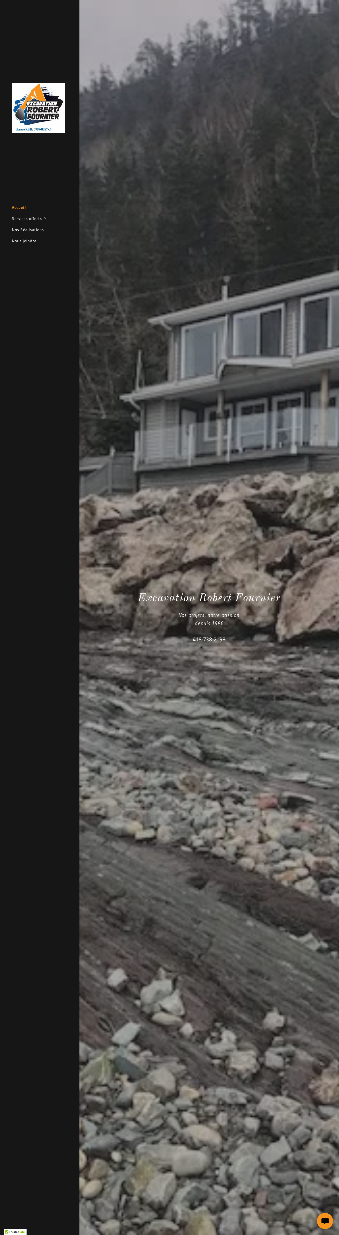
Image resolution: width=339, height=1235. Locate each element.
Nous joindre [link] (24, 240)
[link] (38, 107)
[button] (45, 218)
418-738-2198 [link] (209, 639)
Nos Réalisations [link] (28, 229)
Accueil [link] (19, 207)
